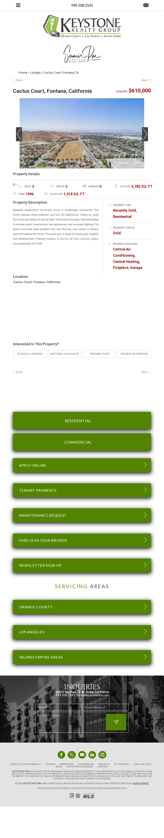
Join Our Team (142, 764)
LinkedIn (92, 755)
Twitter (72, 755)
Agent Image (141, 783)
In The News (121, 764)
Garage (136, 267)
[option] (82, 133)
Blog (59, 766)
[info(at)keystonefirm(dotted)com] (145, 5)
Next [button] (145, 134)
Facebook (61, 755)
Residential (122, 216)
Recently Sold (124, 210)
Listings (50, 764)
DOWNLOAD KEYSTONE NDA (76, 788)
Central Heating (126, 261)
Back (19, 80)
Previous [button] (19, 134)
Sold (117, 233)
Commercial (86, 764)
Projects (104, 764)
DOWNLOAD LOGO (48, 788)
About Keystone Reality (26, 764)
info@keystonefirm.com (92, 695)
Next (145, 80)
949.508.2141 (144, 773)
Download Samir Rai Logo (110, 788)
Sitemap (89, 783)
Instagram (102, 755)
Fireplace (120, 267)
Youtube (82, 755)
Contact (102, 766)
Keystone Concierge (80, 766)
